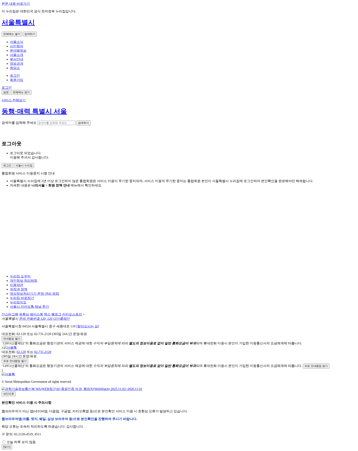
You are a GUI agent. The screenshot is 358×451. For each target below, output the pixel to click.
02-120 (21, 352)
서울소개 (16, 55)
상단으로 (8, 393)
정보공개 (16, 63)
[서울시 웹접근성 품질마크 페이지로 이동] (72, 389)
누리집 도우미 (20, 276)
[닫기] (6, 446)
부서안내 (16, 59)
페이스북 (36, 314)
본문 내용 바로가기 (16, 3)
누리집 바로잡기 (22, 298)
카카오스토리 (72, 314)
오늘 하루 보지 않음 (21, 442)
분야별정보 (18, 50)
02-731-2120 (42, 352)
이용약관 (16, 285)
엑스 (47, 314)
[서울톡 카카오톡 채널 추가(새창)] (10, 347)
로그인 (15, 75)
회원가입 (16, 80)
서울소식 (16, 42)
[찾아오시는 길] (87, 326)
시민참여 (16, 46)
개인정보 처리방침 (23, 280)
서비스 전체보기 (14, 100)
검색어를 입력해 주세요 (19, 122)
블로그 (56, 314)
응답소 (15, 68)
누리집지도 (18, 302)
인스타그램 (10, 314)
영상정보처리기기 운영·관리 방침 (34, 293)
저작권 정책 (18, 289)
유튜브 (24, 314)
